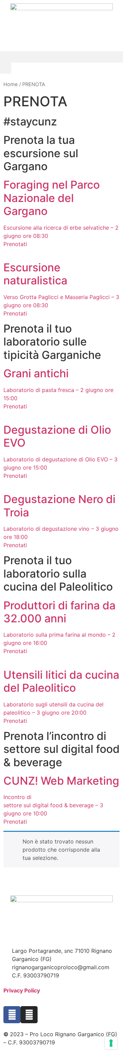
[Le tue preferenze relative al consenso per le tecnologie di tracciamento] (111, 1043)
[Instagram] (29, 1014)
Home (10, 84)
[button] (61, 57)
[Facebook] (11, 1014)
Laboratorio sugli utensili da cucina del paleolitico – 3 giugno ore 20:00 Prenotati (53, 712)
